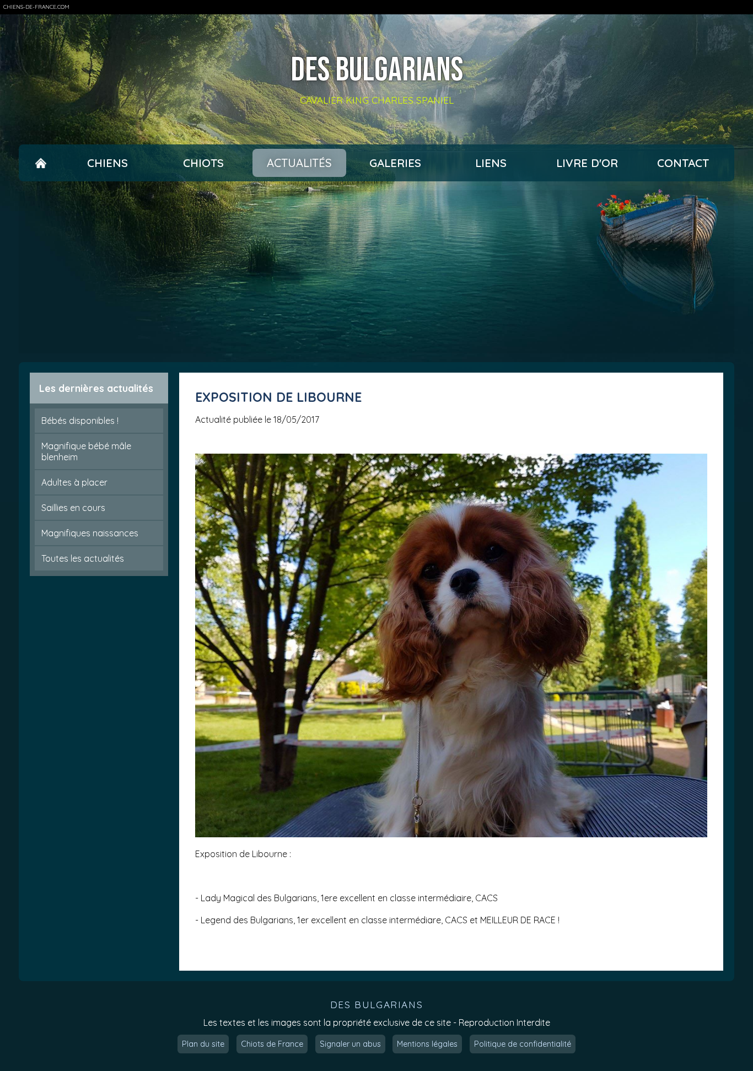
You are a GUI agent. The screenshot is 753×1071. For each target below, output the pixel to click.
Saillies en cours (73, 507)
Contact (683, 163)
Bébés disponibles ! (80, 420)
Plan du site (203, 1044)
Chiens (107, 163)
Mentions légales (427, 1044)
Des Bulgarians (377, 71)
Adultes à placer (74, 482)
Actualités (299, 163)
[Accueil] (40, 163)
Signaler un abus (350, 1044)
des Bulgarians (376, 1004)
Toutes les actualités (82, 558)
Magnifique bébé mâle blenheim (86, 451)
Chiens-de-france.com (36, 6)
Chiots (203, 163)
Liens (491, 163)
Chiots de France (272, 1044)
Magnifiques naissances (89, 533)
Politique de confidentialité (522, 1044)
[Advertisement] (376, 272)
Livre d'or (587, 163)
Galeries (395, 163)
